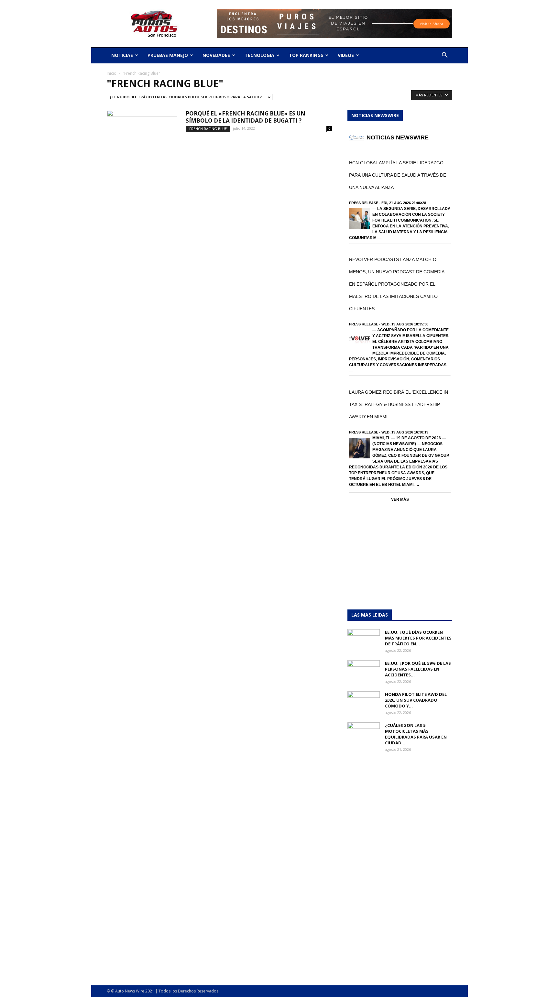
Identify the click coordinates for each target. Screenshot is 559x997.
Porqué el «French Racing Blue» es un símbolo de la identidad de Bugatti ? (245, 117)
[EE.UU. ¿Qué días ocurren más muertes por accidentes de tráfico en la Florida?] (363, 640)
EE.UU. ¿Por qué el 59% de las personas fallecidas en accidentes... (418, 669)
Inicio (111, 73)
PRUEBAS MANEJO (168, 55)
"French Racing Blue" (208, 128)
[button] (444, 56)
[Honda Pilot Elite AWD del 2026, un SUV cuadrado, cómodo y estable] (363, 702)
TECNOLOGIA (259, 55)
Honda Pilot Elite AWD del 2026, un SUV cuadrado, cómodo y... (416, 700)
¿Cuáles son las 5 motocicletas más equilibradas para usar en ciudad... (416, 734)
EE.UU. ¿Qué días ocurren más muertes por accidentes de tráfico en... (418, 638)
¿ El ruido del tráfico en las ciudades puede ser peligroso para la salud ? (185, 96)
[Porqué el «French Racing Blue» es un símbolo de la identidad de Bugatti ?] (142, 134)
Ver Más (400, 499)
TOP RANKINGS (306, 55)
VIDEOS (346, 55)
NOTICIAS (122, 55)
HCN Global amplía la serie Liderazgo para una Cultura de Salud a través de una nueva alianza (397, 175)
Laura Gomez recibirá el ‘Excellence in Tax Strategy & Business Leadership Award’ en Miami (398, 404)
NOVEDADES (216, 55)
